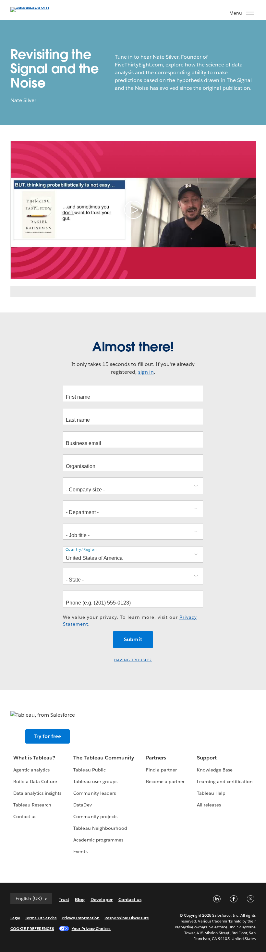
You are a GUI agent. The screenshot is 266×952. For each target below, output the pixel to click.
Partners (156, 757)
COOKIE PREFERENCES (32, 928)
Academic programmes (98, 840)
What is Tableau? (34, 757)
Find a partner (161, 770)
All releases (209, 805)
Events (80, 851)
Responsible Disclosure (126, 918)
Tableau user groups (95, 781)
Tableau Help (211, 793)
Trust (64, 899)
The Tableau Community (103, 757)
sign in (146, 372)
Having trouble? (133, 660)
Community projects (95, 816)
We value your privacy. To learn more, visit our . (130, 620)
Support (207, 757)
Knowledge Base (215, 770)
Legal (15, 918)
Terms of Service (40, 918)
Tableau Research (32, 805)
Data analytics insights (37, 793)
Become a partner (165, 781)
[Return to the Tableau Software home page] (33, 7)
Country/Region (81, 549)
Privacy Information (81, 918)
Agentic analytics (31, 770)
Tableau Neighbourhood (100, 828)
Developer (102, 899)
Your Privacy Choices (91, 928)
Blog (80, 899)
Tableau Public (89, 770)
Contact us (24, 816)
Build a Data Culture (35, 781)
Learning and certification (225, 781)
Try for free (47, 736)
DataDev (82, 805)
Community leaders (94, 793)
